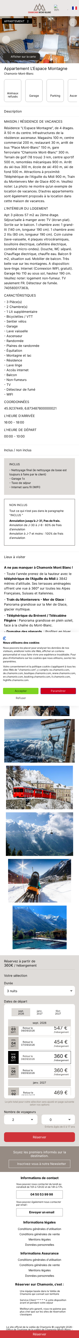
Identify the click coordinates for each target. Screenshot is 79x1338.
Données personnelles (39, 1244)
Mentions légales (40, 1239)
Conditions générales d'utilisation (39, 1229)
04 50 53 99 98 (41, 1194)
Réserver (39, 1137)
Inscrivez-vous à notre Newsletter (41, 1164)
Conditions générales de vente (39, 1234)
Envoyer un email (41, 1212)
